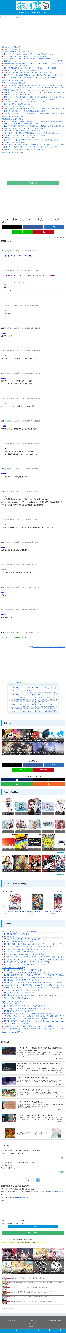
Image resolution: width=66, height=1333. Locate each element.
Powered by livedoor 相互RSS (12, 80)
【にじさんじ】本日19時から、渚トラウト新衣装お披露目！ (24, 954)
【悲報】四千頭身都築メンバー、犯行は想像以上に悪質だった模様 (24, 111)
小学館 (6, 913)
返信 (62, 1158)
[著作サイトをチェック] (17, 779)
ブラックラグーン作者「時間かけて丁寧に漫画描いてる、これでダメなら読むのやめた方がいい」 (33, 133)
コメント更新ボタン (33, 1232)
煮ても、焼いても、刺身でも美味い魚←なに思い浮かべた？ (24, 939)
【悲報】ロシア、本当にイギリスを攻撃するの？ (18, 65)
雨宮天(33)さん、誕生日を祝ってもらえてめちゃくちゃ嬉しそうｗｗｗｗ (25, 90)
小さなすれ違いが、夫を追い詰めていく (16, 967)
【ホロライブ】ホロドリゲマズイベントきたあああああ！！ (22, 70)
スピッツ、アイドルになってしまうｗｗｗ (18, 998)
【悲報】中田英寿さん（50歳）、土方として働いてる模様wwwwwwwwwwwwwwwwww (30, 58)
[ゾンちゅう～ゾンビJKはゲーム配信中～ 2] (15, 902)
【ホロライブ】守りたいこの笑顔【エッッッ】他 (18, 137)
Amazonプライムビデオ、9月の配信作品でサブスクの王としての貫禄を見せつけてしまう (34, 985)
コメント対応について (56, 1191)
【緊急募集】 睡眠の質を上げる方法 (16, 934)
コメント (5, 1200)
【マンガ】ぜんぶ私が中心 (11, 1003)
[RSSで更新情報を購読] (49, 784)
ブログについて (33, 1320)
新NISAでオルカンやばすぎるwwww (16, 1023)
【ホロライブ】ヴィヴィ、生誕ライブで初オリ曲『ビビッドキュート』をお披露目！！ (30, 99)
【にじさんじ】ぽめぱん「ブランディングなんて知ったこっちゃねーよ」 (26, 101)
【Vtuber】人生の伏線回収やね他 (13, 142)
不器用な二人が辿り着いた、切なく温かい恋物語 (19, 931)
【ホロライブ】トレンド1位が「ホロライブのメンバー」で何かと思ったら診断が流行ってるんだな (34, 92)
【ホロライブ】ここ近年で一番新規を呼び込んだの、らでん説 (25, 964)
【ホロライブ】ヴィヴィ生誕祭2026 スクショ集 (18, 94)
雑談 (4, 241)
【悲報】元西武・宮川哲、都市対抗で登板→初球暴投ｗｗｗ (24, 980)
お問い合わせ (33, 1323)
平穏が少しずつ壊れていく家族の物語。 (14, 83)
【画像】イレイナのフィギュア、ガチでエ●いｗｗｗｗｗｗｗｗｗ (26, 1011)
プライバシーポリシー (55, 1320)
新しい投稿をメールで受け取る (14, 1223)
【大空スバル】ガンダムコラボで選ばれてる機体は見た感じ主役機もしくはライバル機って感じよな (34, 97)
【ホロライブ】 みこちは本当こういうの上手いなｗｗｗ (20, 123)
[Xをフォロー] (49, 779)
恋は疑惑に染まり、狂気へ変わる (12, 119)
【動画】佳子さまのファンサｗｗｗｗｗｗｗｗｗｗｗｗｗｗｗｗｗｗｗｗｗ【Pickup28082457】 (33, 61)
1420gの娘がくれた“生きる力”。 (12, 47)
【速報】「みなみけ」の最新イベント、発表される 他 (22, 970)
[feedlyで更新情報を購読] (17, 784)
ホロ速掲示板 (11, 1320)
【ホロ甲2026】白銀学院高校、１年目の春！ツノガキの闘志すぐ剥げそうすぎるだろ (29, 68)
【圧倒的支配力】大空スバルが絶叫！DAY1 (16, 51)
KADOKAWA (30, 913)
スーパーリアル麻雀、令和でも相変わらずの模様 (18, 106)
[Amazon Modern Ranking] (60, 852)
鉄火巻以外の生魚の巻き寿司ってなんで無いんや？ (21, 941)
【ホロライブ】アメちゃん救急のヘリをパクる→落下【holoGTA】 (24, 149)
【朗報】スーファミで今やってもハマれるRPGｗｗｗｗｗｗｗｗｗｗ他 (28, 977)
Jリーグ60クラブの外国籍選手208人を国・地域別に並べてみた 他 (26, 972)
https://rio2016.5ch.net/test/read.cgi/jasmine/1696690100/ (49, 647)
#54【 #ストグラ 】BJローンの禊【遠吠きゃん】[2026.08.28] (24, 949)
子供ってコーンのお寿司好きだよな (14, 49)
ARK (10, 241)
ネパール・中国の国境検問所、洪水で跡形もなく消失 (22, 990)
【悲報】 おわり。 (9, 936)
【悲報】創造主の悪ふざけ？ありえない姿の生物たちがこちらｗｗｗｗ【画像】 (31, 995)
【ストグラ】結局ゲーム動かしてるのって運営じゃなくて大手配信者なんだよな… (28, 54)
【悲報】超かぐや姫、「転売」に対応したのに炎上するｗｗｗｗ (23, 128)
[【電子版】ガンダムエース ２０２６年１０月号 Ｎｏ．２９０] (37, 902)
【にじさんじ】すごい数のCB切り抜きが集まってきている (23, 952)
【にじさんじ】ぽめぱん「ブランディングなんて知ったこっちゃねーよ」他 (26, 135)
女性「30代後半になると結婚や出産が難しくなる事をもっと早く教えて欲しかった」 (32, 982)
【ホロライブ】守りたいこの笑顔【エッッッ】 (19, 993)
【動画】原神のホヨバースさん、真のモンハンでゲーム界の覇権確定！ (25, 56)
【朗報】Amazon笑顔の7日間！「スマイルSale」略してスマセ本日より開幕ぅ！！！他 (30, 147)
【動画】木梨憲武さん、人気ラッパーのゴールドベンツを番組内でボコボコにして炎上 (33, 1018)
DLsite (59, 891)
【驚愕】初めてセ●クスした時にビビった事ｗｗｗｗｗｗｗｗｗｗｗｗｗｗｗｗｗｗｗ (30, 104)
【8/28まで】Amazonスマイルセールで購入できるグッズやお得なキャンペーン (27, 72)
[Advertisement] (33, 30)
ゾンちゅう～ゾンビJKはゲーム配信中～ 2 (15, 911)
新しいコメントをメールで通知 (14, 1220)
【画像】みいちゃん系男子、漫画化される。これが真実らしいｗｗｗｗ (25, 130)
